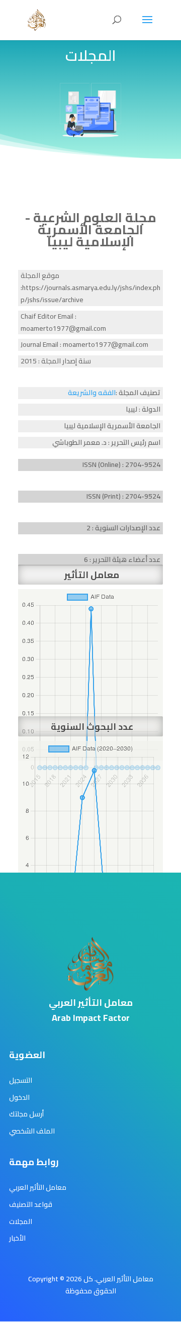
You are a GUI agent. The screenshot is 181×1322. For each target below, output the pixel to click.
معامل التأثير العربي (37, 1187)
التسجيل (20, 1080)
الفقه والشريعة (92, 392)
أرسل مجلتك (26, 1113)
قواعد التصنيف (30, 1204)
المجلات (20, 1221)
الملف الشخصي (32, 1131)
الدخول (19, 1097)
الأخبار (17, 1238)
